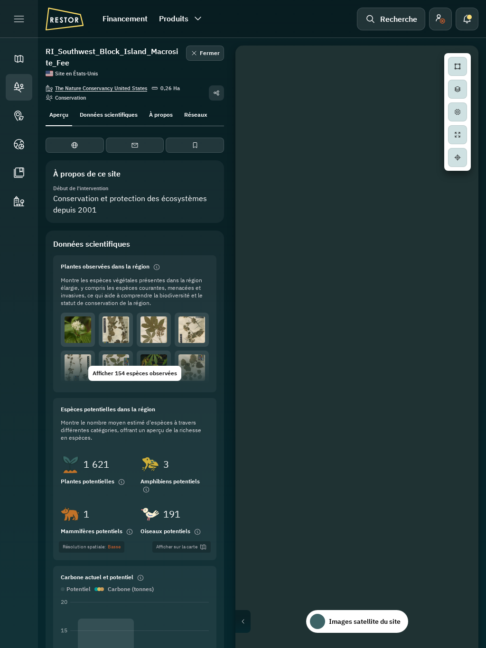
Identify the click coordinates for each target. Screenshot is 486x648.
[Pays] (19, 144)
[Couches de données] (457, 89)
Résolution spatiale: (92, 547)
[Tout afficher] (457, 134)
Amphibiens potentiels (170, 481)
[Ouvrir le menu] (19, 19)
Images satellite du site (365, 621)
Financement (125, 18)
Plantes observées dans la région (105, 266)
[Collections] (19, 172)
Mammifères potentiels (91, 531)
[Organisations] (19, 201)
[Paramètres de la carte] (457, 111)
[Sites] (19, 87)
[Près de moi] (457, 157)
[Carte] (19, 59)
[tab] (59, 114)
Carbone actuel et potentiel (97, 577)
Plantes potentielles (87, 481)
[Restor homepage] (65, 19)
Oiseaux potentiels (165, 531)
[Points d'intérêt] (19, 115)
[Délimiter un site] (457, 66)
